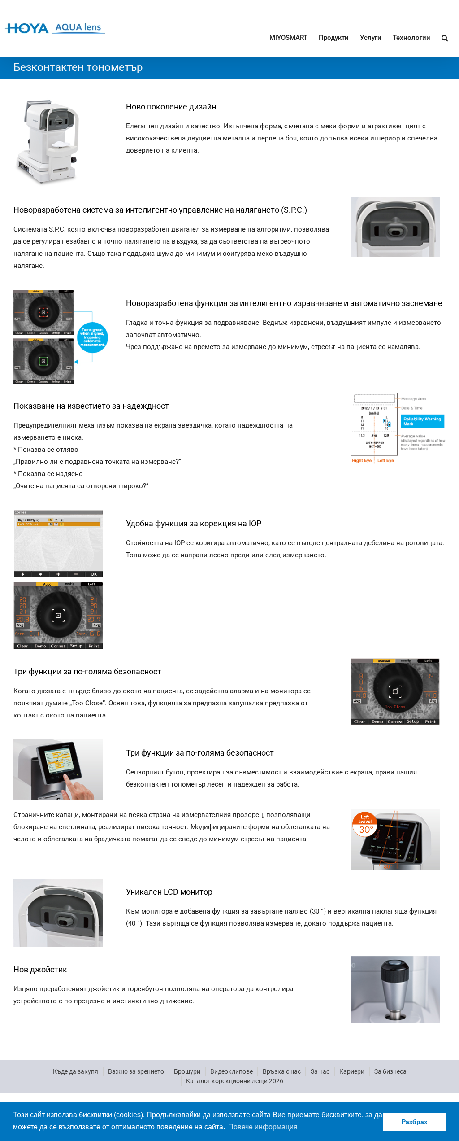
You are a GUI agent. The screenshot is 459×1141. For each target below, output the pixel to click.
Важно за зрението (136, 1071)
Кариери (351, 1071)
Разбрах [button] (415, 1121)
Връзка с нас (282, 1071)
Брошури (187, 1071)
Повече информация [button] (263, 1127)
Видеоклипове (231, 1071)
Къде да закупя (75, 1071)
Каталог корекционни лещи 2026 (234, 1080)
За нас (320, 1071)
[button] (445, 37)
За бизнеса (390, 1071)
